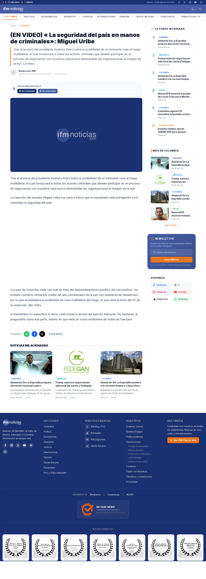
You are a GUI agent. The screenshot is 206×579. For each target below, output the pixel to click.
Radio (30, 2)
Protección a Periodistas (139, 454)
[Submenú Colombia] (20, 16)
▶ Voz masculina (48, 91)
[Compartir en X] (42, 334)
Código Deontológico (138, 446)
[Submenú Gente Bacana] (157, 16)
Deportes (70, 16)
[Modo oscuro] (193, 9)
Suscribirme (171, 259)
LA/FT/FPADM (134, 458)
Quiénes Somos (134, 426)
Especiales (167, 16)
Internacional (106, 16)
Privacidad (131, 481)
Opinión (124, 16)
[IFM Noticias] (12, 422)
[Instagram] (11, 445)
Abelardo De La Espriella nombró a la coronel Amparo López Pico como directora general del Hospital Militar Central (120, 387)
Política (29, 16)
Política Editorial (134, 436)
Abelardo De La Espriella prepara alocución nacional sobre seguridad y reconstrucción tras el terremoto (30, 387)
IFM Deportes (98, 439)
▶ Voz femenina (27, 91)
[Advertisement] (103, 570)
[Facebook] (5, 445)
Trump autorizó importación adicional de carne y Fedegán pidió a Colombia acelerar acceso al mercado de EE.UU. (76, 387)
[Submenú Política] (37, 16)
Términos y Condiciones (139, 476)
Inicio (13, 25)
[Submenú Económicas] (60, 16)
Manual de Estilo (136, 450)
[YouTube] (24, 445)
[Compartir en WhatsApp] (27, 334)
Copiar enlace (55, 334)
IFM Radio (96, 433)
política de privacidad (182, 265)
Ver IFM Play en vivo (185, 440)
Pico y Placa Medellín (55, 472)
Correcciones (133, 442)
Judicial (88, 16)
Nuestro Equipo (134, 431)
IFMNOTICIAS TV (190, 16)
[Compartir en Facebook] (34, 334)
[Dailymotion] (30, 445)
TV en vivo (13, 2)
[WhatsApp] (5, 451)
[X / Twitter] (18, 445)
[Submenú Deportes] (79, 16)
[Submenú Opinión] (132, 16)
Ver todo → (171, 225)
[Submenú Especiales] (177, 16)
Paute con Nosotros (136, 471)
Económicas (49, 16)
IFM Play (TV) (98, 426)
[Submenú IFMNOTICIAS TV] (203, 16)
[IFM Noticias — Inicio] (13, 9)
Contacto (131, 466)
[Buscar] (200, 9)
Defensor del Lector (137, 461)
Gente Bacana (145, 16)
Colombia (11, 16)
